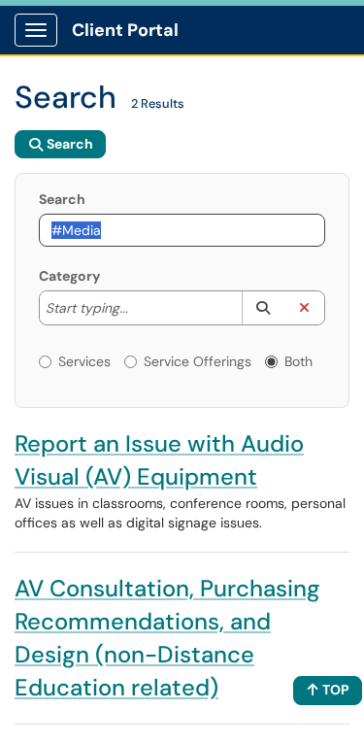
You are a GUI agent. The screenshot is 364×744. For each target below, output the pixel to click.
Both (298, 361)
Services (84, 361)
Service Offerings (197, 361)
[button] (262, 307)
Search (62, 199)
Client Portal (125, 30)
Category (69, 276)
